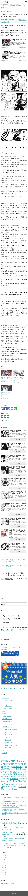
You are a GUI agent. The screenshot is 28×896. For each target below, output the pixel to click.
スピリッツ (5, 698)
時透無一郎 (7, 772)
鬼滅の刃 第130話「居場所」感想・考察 (17, 519)
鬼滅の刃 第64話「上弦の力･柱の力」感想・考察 (15, 560)
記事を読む (18, 439)
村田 (14, 772)
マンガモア (5, 2)
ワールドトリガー (7, 708)
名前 (2, 598)
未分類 (4, 711)
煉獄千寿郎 (5, 774)
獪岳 (10, 776)
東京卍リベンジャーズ (11, 745)
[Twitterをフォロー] (2, 416)
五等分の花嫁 (8, 742)
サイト (3, 610)
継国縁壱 (11, 784)
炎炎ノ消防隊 (8, 747)
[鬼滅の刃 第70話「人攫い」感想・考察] (5, 546)
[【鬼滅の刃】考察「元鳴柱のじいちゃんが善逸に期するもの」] (8, 408)
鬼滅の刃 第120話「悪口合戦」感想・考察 (17, 455)
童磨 (6, 784)
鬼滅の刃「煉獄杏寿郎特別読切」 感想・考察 (17, 479)
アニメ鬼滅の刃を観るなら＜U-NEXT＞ (12, 662)
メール (3, 604)
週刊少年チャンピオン (8, 721)
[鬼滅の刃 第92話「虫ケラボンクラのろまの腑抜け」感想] (5, 533)
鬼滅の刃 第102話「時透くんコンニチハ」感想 (17, 444)
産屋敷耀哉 (14, 779)
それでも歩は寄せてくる (12, 729)
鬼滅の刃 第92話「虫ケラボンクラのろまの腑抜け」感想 (17, 531)
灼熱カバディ (8, 706)
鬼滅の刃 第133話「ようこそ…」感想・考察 (17, 492)
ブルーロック (8, 737)
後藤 (24, 766)
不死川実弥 (5, 761)
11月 (5, 860)
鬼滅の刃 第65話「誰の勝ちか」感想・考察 (18, 379)
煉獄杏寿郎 (13, 774)
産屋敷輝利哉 (22, 779)
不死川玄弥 (16, 761)
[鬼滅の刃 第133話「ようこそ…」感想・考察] (5, 495)
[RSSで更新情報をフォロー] (8, 416)
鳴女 (10, 789)
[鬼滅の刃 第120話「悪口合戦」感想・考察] (5, 458)
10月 (5, 862)
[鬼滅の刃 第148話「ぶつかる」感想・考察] (5, 433)
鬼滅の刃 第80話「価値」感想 (11, 823)
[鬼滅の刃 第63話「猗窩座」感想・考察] (6, 373)
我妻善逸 (17, 769)
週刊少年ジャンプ (7, 719)
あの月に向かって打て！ (12, 700)
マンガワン (5, 703)
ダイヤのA (8, 732)
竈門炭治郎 (14, 781)
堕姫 (5, 767)
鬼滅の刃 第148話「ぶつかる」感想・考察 (17, 430)
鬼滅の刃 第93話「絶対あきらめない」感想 (17, 467)
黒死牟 (14, 789)
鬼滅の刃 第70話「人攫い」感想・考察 (16, 544)
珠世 (15, 776)
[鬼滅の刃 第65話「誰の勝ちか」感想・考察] (18, 373)
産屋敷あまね (5, 779)
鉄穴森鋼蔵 (6, 787)
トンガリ (5, 420)
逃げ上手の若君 (6, 716)
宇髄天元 (15, 767)
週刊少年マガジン (7, 727)
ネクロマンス (8, 734)
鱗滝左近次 (6, 789)
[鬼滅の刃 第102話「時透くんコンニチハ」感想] (5, 446)
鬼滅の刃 (6, 22)
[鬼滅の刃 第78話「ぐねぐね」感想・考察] (6, 388)
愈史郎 (11, 769)
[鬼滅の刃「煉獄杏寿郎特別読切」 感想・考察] (5, 482)
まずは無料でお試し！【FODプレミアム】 (13, 688)
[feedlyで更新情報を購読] (5, 416)
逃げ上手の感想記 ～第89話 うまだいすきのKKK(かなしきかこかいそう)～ (17, 505)
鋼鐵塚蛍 (13, 787)
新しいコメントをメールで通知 (11, 616)
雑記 (3, 750)
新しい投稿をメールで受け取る (11, 619)
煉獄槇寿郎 (21, 774)
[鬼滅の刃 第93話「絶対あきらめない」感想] (5, 470)
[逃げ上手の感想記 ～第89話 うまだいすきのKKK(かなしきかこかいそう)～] (5, 507)
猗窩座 (5, 776)
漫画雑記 (4, 713)
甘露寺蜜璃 (21, 776)
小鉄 (20, 767)
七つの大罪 (8, 740)
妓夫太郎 (9, 766)
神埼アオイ (4, 781)
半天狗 (15, 764)
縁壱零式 (17, 784)
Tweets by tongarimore (7, 883)
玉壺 (12, 776)
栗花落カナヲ (20, 772)
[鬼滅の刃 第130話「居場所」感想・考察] (5, 521)
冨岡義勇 (9, 764)
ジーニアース (8, 724)
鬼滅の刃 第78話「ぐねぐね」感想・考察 (6, 394)
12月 (5, 857)
